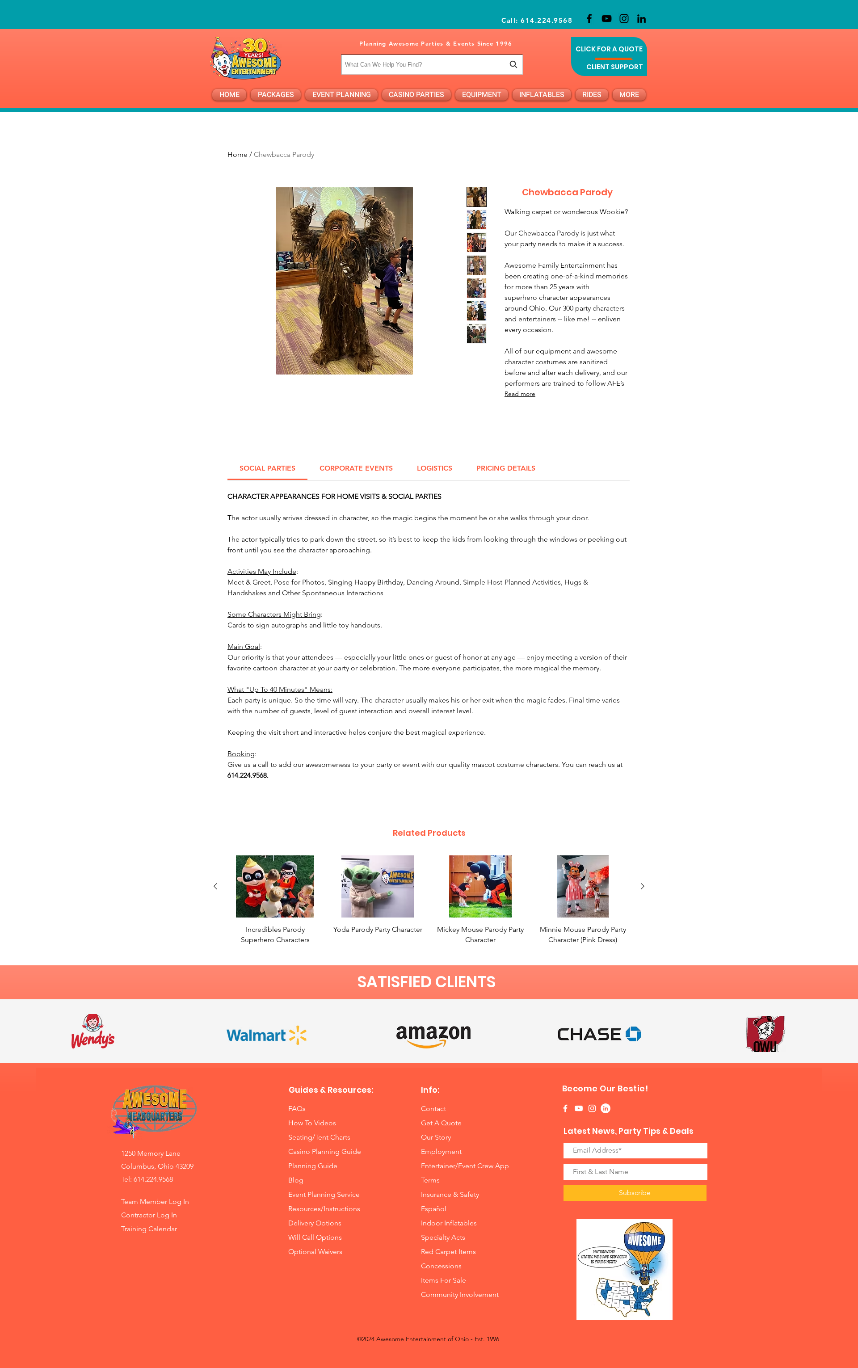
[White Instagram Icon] (592, 1108)
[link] (267, 468)
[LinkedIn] (641, 19)
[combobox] (432, 65)
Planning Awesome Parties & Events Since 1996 (435, 43)
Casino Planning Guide (324, 1151)
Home (237, 154)
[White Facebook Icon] (565, 1108)
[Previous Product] (215, 886)
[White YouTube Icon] (579, 1108)
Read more (520, 394)
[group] (429, 900)
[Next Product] (642, 886)
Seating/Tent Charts (319, 1137)
